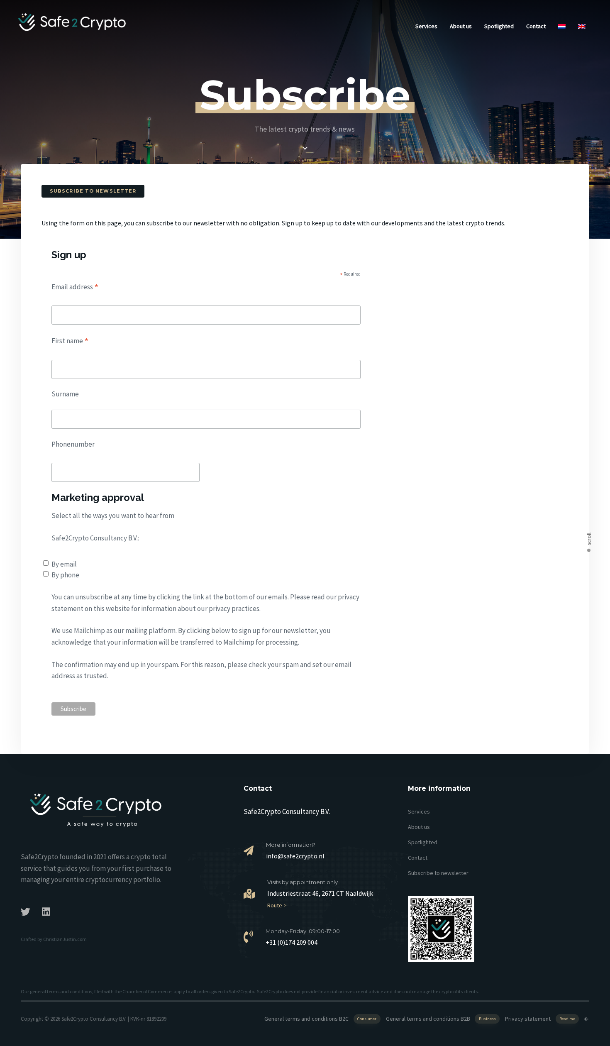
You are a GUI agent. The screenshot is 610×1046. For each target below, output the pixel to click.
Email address (75, 287)
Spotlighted (499, 26)
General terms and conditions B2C (320, 1018)
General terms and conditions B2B (441, 1018)
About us (461, 26)
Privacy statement (540, 1018)
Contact (536, 26)
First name (70, 341)
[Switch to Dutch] (562, 22)
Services (426, 26)
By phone (65, 574)
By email (64, 564)
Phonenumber (73, 444)
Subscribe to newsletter (438, 873)
